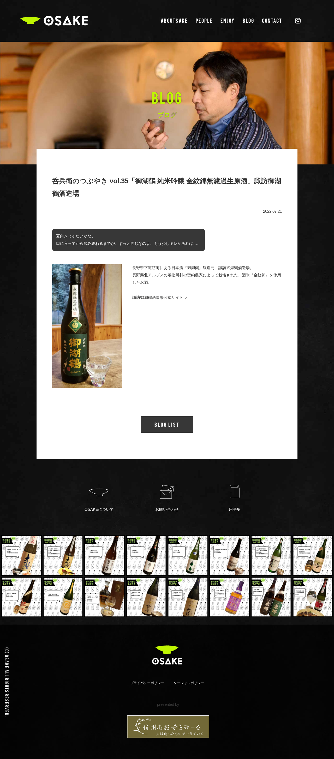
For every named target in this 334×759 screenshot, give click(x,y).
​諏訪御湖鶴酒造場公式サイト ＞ (160, 297)
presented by (168, 704)
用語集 (235, 509)
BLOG (248, 20)
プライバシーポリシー (147, 683)
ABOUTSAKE (174, 20)
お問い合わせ (167, 509)
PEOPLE (204, 20)
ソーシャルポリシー (189, 683)
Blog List (167, 424)
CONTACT (272, 20)
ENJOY (227, 20)
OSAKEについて (99, 509)
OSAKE (54, 21)
